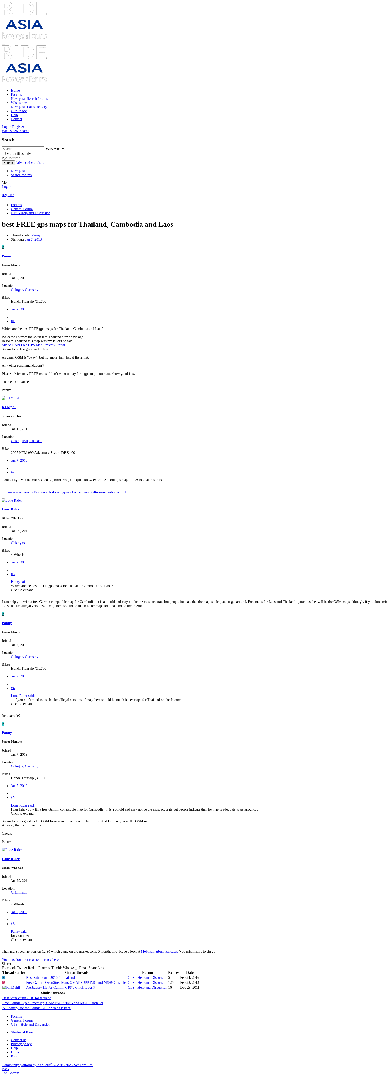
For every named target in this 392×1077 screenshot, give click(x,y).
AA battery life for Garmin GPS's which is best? (60, 987)
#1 (13, 321)
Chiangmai (19, 543)
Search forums (37, 99)
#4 (13, 688)
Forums (16, 94)
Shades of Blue (22, 1032)
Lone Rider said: (23, 696)
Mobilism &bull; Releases (159, 951)
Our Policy (19, 111)
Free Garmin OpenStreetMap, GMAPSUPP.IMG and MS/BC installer (76, 982)
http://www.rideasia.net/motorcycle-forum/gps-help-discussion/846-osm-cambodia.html (64, 492)
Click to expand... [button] (23, 590)
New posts (18, 99)
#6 (13, 924)
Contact (16, 119)
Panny (36, 235)
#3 (13, 574)
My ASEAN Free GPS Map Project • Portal (33, 345)
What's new (19, 103)
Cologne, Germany (24, 290)
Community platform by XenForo (47, 1065)
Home (15, 90)
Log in (6, 187)
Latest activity (37, 107)
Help (14, 115)
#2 (13, 472)
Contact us (18, 1040)
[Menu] (3, 44)
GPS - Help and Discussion (147, 977)
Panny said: (19, 582)
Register (8, 195)
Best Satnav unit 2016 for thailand (50, 977)
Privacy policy (21, 1044)
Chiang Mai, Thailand (26, 441)
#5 (13, 797)
